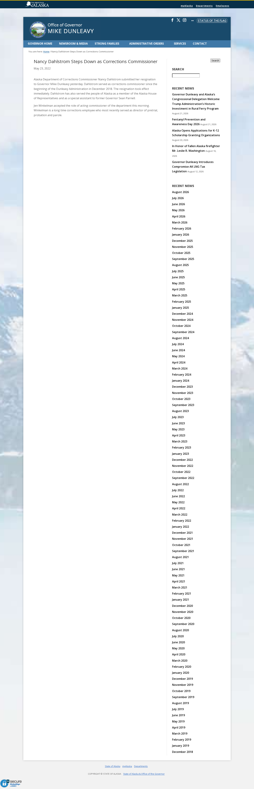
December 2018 (182, 752)
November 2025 (182, 247)
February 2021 (181, 593)
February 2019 (181, 739)
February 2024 (181, 374)
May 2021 (178, 575)
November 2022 (182, 466)
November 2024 (182, 320)
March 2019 (179, 733)
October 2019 (181, 691)
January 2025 (180, 308)
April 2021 (178, 581)
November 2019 (182, 685)
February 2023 (181, 447)
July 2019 (178, 709)
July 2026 (178, 198)
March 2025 (179, 295)
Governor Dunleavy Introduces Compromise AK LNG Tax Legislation (193, 166)
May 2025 (178, 283)
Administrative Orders (146, 43)
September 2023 (183, 405)
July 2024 (178, 344)
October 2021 (181, 545)
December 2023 (182, 387)
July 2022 (178, 490)
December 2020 (182, 606)
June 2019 (178, 715)
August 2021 (180, 557)
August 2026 (180, 192)
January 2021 (180, 599)
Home (46, 51)
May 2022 (178, 502)
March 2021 (179, 587)
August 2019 (180, 703)
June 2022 (178, 496)
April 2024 (178, 362)
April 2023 (178, 435)
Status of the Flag (212, 20)
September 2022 (183, 478)
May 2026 (178, 210)
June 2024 (178, 350)
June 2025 (178, 277)
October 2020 (181, 618)
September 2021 (183, 551)
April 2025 (178, 289)
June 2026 (178, 204)
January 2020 (180, 673)
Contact (200, 43)
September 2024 (183, 332)
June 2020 (178, 642)
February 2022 (181, 520)
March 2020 (179, 660)
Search (215, 60)
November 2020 (182, 612)
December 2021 (182, 533)
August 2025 (180, 265)
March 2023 (179, 441)
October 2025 (181, 253)
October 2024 (181, 326)
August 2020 (180, 630)
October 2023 (181, 399)
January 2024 (180, 380)
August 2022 (180, 484)
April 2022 (178, 508)
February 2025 (181, 302)
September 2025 (183, 259)
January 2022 (180, 527)
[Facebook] (172, 21)
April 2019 (178, 727)
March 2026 (179, 222)
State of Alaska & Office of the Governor (144, 773)
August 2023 (180, 411)
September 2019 (183, 697)
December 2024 (182, 314)
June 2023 (178, 423)
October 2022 (181, 472)
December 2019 (182, 679)
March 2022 (179, 514)
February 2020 (181, 667)
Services (180, 43)
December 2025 (182, 241)
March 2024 (179, 368)
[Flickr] (192, 23)
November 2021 (182, 539)
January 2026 (180, 234)
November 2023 (182, 393)
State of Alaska (46, 4)
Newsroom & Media (73, 43)
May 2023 (178, 429)
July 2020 (178, 636)
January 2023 (180, 454)
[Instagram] (184, 21)
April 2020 (178, 654)
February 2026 (181, 228)
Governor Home (40, 43)
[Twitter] (178, 21)
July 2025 (178, 271)
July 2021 (178, 563)
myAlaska (187, 5)
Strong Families (107, 43)
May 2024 (178, 356)
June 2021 (178, 569)
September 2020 (183, 624)
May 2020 (178, 648)
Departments (204, 5)
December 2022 (182, 460)
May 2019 (178, 721)
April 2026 (178, 216)
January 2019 (180, 746)
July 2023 (178, 417)
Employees (222, 5)
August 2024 (180, 338)
